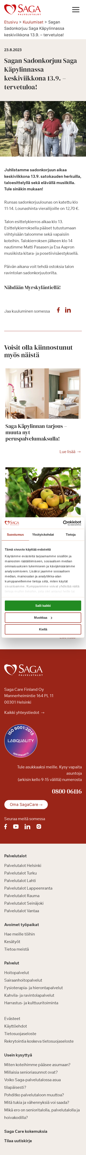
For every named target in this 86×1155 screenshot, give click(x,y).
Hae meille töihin (19, 934)
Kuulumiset (33, 22)
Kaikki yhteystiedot (22, 712)
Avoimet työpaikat (21, 924)
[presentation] (43, 393)
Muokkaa (40, 617)
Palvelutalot (15, 855)
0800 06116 (67, 791)
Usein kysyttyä (18, 1055)
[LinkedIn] (68, 311)
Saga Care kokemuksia (25, 1131)
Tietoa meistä (16, 949)
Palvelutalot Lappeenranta (28, 888)
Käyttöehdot (15, 1026)
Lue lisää (67, 452)
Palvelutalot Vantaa (21, 910)
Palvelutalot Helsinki (22, 865)
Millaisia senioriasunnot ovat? (31, 1072)
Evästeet (12, 1018)
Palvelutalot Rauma (21, 895)
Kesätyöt (12, 941)
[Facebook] (58, 311)
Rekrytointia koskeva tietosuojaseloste (39, 1041)
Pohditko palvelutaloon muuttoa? (34, 1094)
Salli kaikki (43, 605)
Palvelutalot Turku (20, 873)
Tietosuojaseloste (20, 1033)
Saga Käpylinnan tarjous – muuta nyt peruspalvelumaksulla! (36, 432)
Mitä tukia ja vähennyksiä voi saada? (36, 1102)
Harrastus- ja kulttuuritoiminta (31, 1002)
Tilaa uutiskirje (18, 1140)
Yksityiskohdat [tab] (43, 534)
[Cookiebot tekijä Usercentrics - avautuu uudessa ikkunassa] (63, 523)
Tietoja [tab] (71, 534)
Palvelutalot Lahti (20, 880)
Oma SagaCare (24, 804)
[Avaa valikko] (76, 9)
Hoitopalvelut (16, 972)
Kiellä (43, 629)
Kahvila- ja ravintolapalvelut (29, 995)
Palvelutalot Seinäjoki (24, 903)
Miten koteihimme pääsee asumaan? (37, 1064)
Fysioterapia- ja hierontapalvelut (33, 987)
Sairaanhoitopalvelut (23, 980)
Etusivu (11, 22)
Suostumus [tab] (15, 534)
